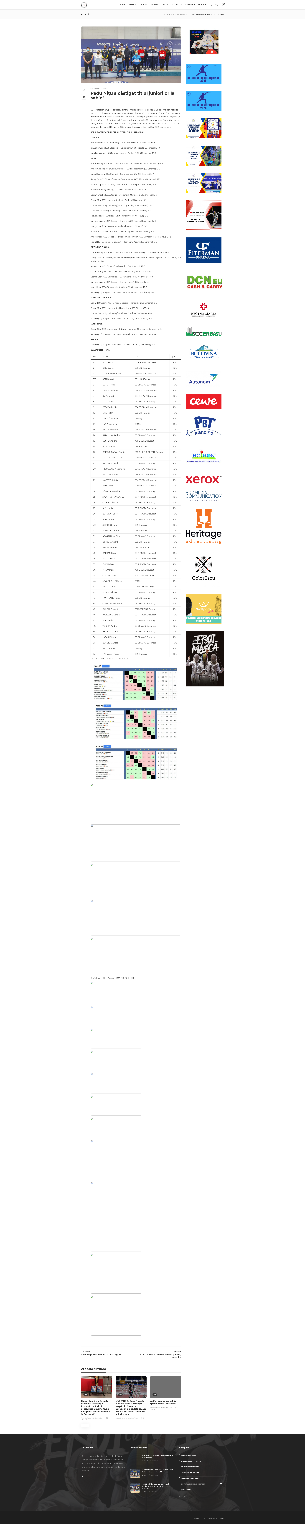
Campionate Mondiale (201, 1472)
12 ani (101, 1418)
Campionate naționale (99, 88)
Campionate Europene (201, 1467)
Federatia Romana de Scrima (90, 1418)
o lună (144, 1461)
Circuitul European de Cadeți (201, 1484)
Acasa (166, 14)
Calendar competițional (201, 1461)
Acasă (122, 5)
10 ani (136, 1418)
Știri (172, 14)
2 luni (144, 1475)
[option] (96, 1398)
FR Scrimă (132, 5)
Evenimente (190, 5)
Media (178, 5)
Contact (202, 5)
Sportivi (155, 5)
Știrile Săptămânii (182, 14)
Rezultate (168, 5)
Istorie (144, 5)
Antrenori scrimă (201, 1455)
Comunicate (201, 1490)
